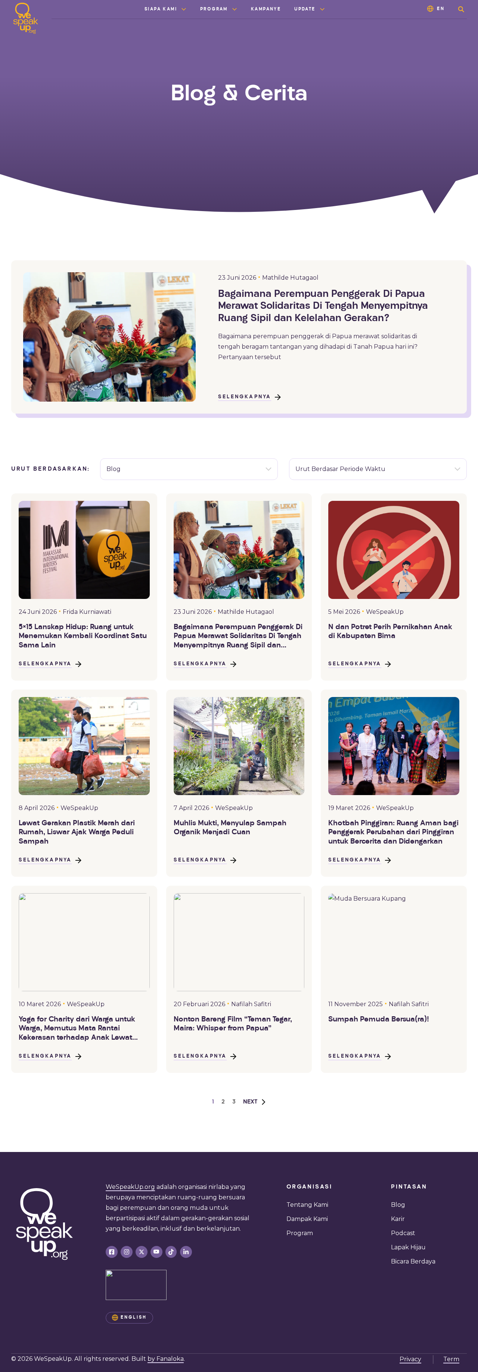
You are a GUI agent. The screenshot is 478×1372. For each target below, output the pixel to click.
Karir (398, 1218)
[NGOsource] (136, 1285)
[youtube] (156, 1252)
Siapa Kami (161, 9)
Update (304, 9)
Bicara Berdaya (413, 1261)
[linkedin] (186, 1252)
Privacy (410, 1359)
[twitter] (142, 1252)
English (134, 1317)
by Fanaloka (166, 1358)
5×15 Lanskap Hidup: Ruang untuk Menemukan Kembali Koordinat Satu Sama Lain (83, 636)
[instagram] (127, 1252)
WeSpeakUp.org (130, 1186)
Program (214, 9)
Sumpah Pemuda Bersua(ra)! (378, 1019)
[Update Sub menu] (322, 9)
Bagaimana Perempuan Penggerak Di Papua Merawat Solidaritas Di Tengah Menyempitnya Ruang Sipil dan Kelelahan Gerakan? (323, 306)
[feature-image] (84, 550)
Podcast (403, 1233)
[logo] (25, 18)
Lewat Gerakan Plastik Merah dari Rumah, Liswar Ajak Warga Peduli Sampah (77, 832)
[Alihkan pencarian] (461, 9)
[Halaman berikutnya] (254, 1102)
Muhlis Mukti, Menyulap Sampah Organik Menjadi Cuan (230, 828)
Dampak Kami (307, 1218)
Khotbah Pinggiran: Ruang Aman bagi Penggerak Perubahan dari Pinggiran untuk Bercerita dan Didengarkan (393, 832)
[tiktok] (171, 1252)
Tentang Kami (307, 1204)
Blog (398, 1204)
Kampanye (266, 9)
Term (451, 1359)
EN (441, 9)
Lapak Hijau (408, 1247)
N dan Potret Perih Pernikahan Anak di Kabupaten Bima (390, 632)
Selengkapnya (244, 397)
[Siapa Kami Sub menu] (184, 9)
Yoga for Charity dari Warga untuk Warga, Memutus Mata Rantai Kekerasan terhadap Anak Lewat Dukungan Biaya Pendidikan (77, 1029)
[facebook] (112, 1252)
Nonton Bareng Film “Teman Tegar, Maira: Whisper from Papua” (233, 1024)
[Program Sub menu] (235, 9)
